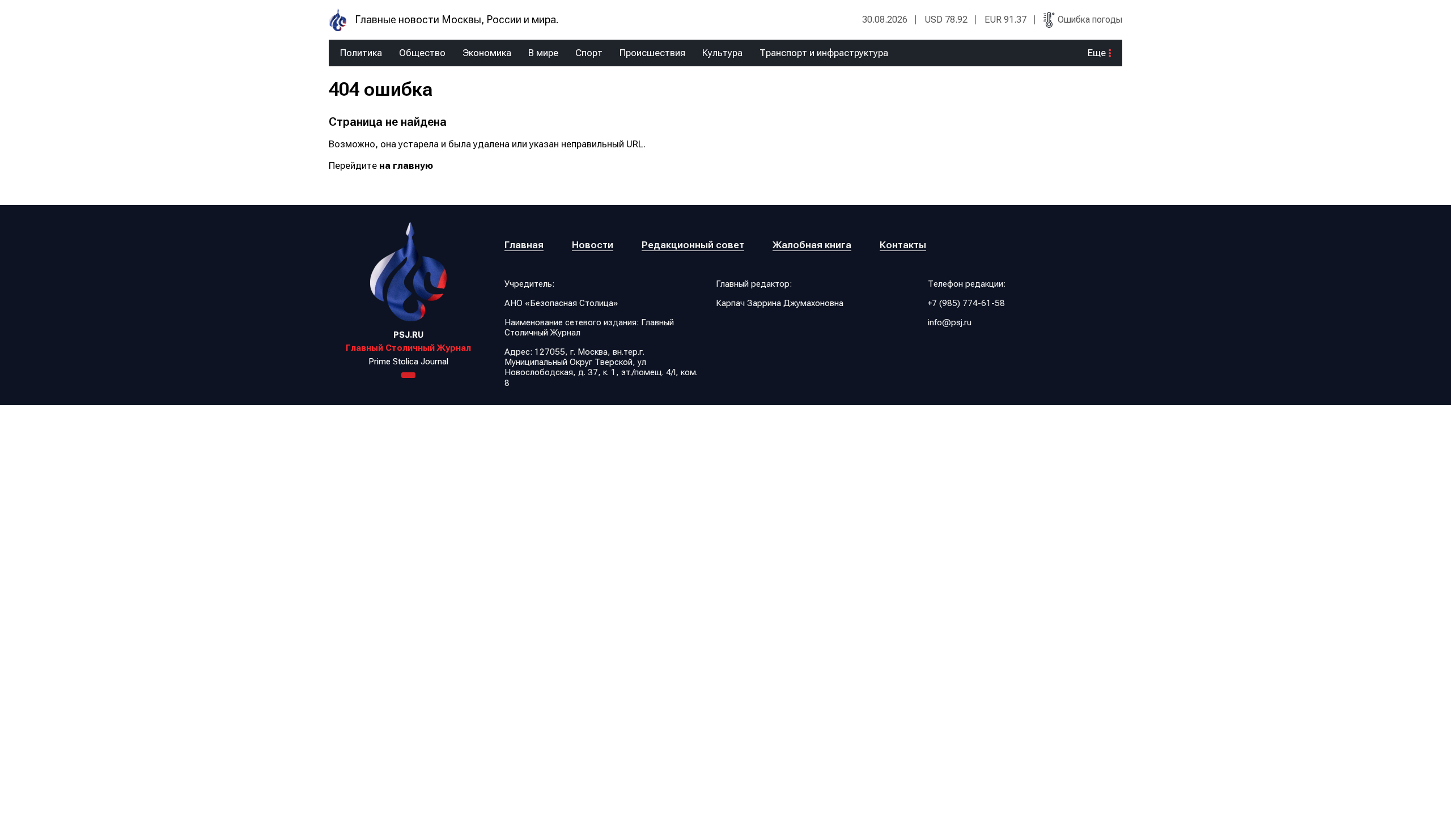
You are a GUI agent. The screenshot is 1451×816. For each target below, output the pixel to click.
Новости (592, 244)
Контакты (903, 244)
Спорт (589, 53)
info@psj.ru (949, 322)
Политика (361, 53)
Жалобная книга (812, 244)
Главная (524, 244)
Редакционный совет (693, 244)
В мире (543, 53)
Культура (722, 53)
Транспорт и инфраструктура (824, 53)
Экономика (487, 53)
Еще (1097, 53)
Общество (422, 53)
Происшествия (652, 53)
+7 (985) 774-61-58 (966, 303)
